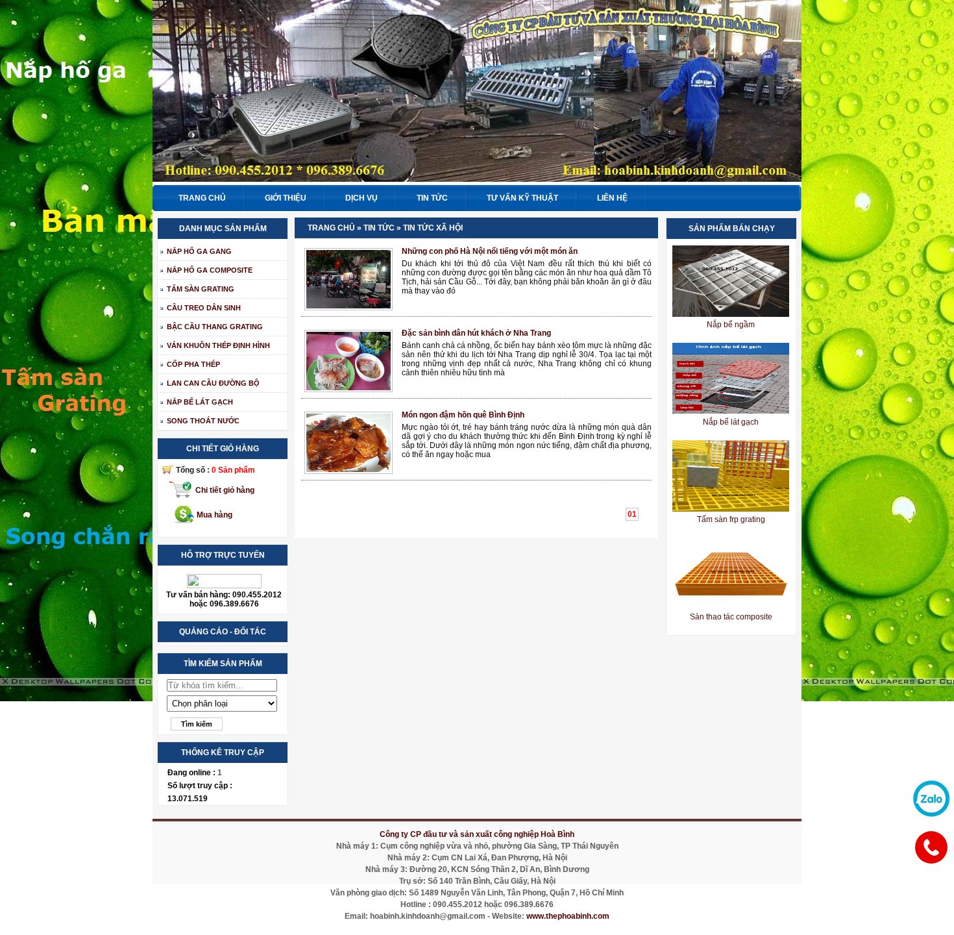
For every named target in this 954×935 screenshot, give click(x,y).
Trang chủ (202, 198)
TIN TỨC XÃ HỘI (433, 227)
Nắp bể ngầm (731, 324)
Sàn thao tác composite (731, 616)
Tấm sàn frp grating (731, 519)
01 (632, 514)
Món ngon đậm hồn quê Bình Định (463, 414)
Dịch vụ (361, 198)
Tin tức (432, 198)
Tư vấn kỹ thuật (522, 198)
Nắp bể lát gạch (731, 422)
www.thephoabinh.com (567, 916)
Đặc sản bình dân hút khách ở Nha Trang (476, 333)
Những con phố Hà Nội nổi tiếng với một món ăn (490, 251)
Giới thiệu (285, 198)
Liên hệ (612, 198)
